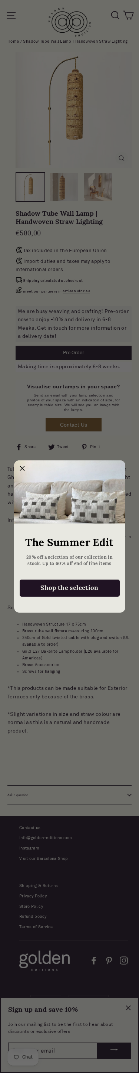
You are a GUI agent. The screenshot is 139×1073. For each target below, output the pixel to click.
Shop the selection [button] (69, 588)
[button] (23, 469)
